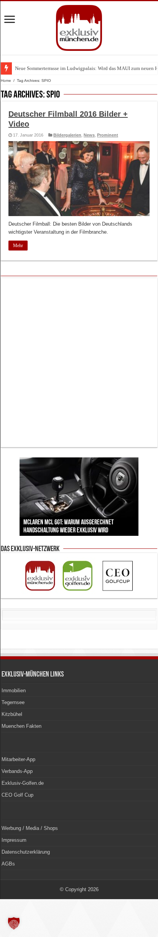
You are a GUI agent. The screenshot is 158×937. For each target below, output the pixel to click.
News (89, 135)
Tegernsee (13, 702)
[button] (14, 923)
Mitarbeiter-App (18, 759)
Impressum (14, 840)
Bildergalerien (67, 135)
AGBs (8, 864)
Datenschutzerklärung (26, 852)
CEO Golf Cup (17, 795)
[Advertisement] (79, 362)
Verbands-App (17, 771)
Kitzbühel (12, 714)
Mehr (18, 245)
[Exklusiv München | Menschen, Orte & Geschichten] (79, 26)
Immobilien (14, 690)
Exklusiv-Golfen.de (23, 783)
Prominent (107, 135)
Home (6, 80)
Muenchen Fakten (21, 726)
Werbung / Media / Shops (30, 828)
